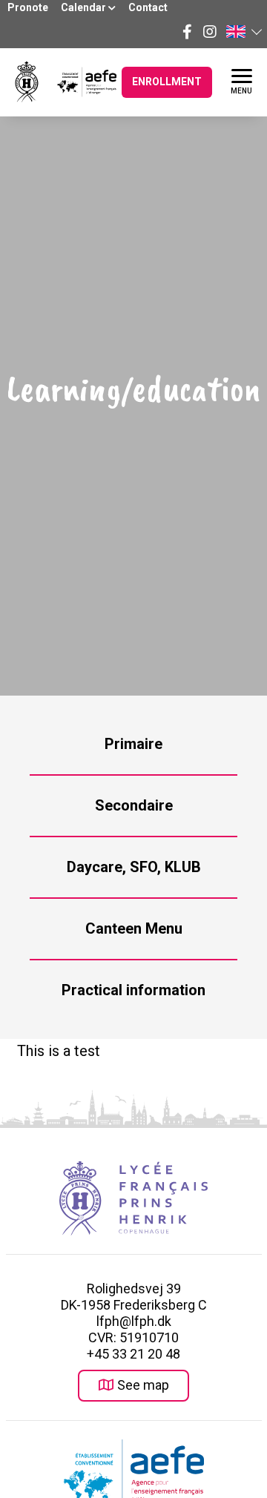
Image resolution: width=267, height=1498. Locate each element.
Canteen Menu (133, 928)
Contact (148, 7)
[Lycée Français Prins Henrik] (27, 82)
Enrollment (167, 82)
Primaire (133, 744)
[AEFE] (77, 82)
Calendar (84, 7)
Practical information (133, 990)
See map (143, 1385)
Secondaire (134, 805)
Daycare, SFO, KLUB (134, 867)
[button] (243, 31)
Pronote (27, 7)
